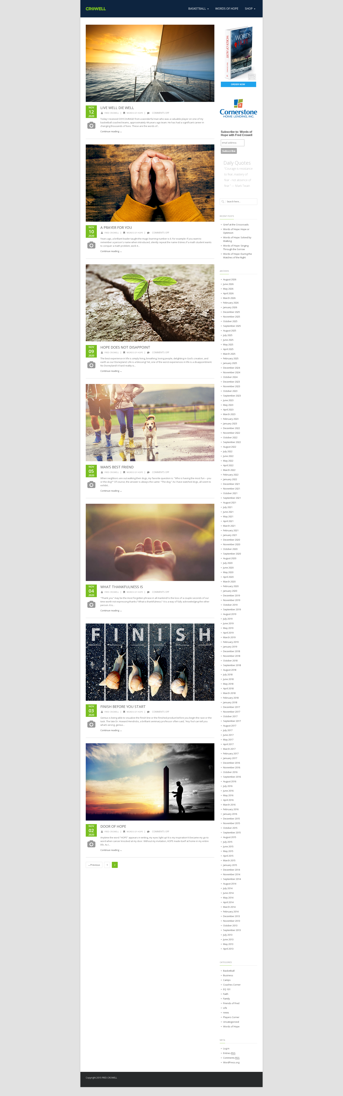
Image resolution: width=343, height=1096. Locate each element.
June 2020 (228, 567)
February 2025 (230, 358)
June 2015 (228, 846)
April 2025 (228, 349)
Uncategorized (231, 1021)
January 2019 (230, 646)
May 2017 (228, 739)
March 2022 (229, 470)
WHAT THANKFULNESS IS (121, 586)
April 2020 (228, 576)
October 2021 (230, 493)
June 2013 (228, 939)
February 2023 (230, 418)
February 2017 (230, 753)
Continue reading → (111, 131)
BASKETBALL (197, 9)
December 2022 (231, 428)
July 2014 (227, 888)
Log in (226, 1048)
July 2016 (227, 786)
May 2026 (228, 288)
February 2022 (230, 474)
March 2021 (229, 525)
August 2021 (229, 502)
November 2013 (231, 920)
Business (228, 975)
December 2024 (231, 367)
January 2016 (230, 814)
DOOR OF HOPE (113, 826)
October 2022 (230, 437)
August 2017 (229, 725)
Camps (227, 980)
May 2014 (228, 897)
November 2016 (231, 767)
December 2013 (231, 916)
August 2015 (229, 837)
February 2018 (230, 697)
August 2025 (229, 330)
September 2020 (232, 553)
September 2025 (232, 325)
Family (226, 998)
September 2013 (232, 930)
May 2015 (228, 851)
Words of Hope (135, 113)
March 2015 (229, 860)
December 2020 (231, 539)
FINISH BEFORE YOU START (123, 706)
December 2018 (231, 651)
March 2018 (229, 693)
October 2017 (230, 716)
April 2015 (228, 855)
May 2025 (228, 344)
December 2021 (231, 484)
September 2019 (232, 609)
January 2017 (230, 758)
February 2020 (230, 586)
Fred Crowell (112, 113)
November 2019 (231, 600)
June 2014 (228, 893)
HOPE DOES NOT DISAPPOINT (125, 347)
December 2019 (231, 595)
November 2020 (231, 544)
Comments (231, 1057)
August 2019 (229, 614)
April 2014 (228, 902)
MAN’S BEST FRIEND (117, 467)
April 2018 (228, 688)
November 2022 (231, 432)
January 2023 (230, 423)
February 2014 (230, 911)
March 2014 (229, 906)
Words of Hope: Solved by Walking (237, 239)
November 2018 (231, 655)
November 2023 (231, 386)
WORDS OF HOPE (226, 9)
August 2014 (229, 883)
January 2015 (230, 865)
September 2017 (232, 721)
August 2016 (229, 781)
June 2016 (228, 790)
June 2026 (228, 284)
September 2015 (232, 832)
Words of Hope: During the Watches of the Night (237, 255)
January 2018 (230, 702)
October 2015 (230, 827)
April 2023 (228, 409)
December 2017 (231, 707)
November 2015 (231, 823)
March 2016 (229, 804)
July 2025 (227, 335)
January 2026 (230, 307)
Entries (229, 1053)
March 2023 (229, 414)
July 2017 (227, 730)
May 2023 (228, 405)
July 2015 (227, 841)
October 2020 (230, 549)
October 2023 (230, 391)
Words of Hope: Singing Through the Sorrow (235, 247)
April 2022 (228, 465)
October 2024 (230, 377)
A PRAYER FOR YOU (116, 227)
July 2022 (227, 451)
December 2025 (231, 312)
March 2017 (229, 748)
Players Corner (231, 1017)
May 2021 (228, 516)
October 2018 (230, 660)
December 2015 (231, 818)
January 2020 (230, 590)
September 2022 (232, 442)
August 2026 (229, 279)
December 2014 (231, 869)
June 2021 (228, 511)
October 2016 (230, 772)
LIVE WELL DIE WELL (117, 107)
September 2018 (232, 665)
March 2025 (229, 353)
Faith (225, 994)
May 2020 (228, 572)
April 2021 (228, 521)
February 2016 (230, 809)
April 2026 (228, 293)
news (226, 1012)
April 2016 (228, 800)
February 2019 (230, 642)
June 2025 (228, 339)
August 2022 (229, 446)
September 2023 (232, 395)
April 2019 (228, 632)
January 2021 (230, 535)
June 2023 (228, 400)
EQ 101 (226, 989)
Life (225, 1007)
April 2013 (228, 948)
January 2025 (230, 363)
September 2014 (232, 879)
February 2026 (230, 302)
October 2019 (230, 604)
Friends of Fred (231, 1003)
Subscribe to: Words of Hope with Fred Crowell (236, 133)
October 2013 (230, 925)
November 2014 (231, 874)
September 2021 (232, 497)
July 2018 (227, 674)
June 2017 (228, 735)
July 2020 (227, 563)
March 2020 (229, 581)
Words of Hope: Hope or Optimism (236, 231)
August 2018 (229, 669)
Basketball (229, 970)
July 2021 (227, 507)
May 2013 (228, 944)
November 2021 (231, 488)
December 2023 (231, 381)
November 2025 (231, 316)
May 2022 (228, 460)
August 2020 (229, 558)
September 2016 (232, 776)
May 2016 (228, 795)
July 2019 (227, 618)
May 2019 (228, 628)
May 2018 (228, 683)
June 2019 (228, 623)
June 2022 (228, 456)
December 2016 (231, 762)
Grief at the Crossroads (236, 224)
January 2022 (230, 479)
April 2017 (228, 744)
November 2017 (231, 711)
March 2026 (229, 298)
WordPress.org (231, 1062)
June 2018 (228, 679)
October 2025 (230, 321)
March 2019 (229, 637)
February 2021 (230, 530)
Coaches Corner (232, 984)
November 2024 (231, 372)
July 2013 (227, 934)
